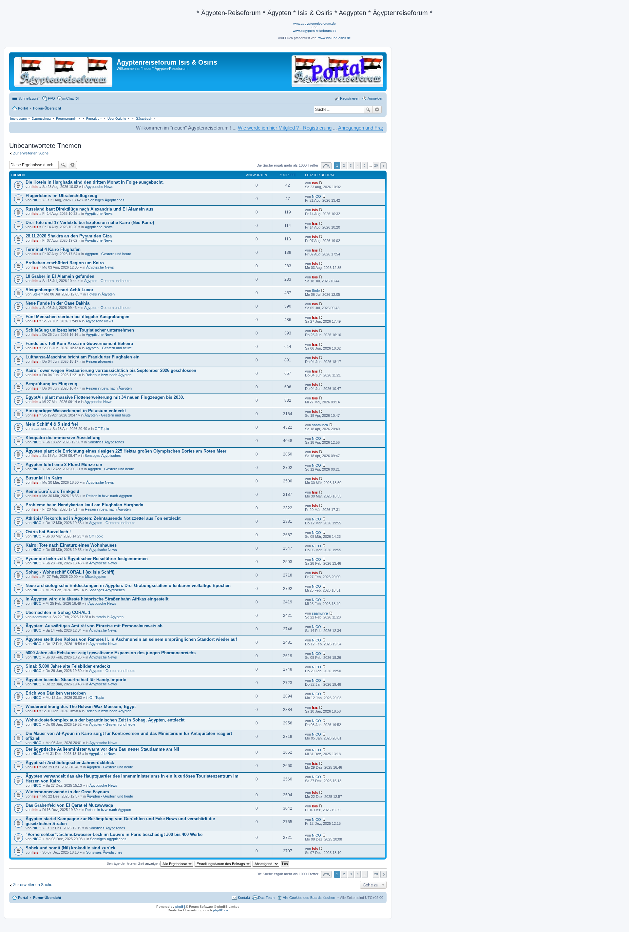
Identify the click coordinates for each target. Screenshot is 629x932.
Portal (23, 108)
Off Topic (102, 429)
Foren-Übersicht (47, 898)
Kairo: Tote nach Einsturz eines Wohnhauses (71, 545)
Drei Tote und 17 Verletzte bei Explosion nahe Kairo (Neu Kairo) (90, 222)
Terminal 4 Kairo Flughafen (53, 249)
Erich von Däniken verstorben (56, 693)
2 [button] (344, 165)
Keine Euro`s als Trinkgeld (52, 491)
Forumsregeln (66, 118)
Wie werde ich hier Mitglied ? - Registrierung (255, 128)
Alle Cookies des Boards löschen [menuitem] (309, 898)
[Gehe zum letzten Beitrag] (320, 183)
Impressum (18, 118)
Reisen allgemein (99, 361)
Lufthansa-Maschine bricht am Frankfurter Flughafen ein (83, 357)
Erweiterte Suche (377, 109)
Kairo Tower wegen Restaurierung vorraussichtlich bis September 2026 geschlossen (111, 370)
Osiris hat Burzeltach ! (48, 531)
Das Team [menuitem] (266, 898)
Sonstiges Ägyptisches (106, 200)
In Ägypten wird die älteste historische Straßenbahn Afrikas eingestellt (97, 599)
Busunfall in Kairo (44, 478)
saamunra (40, 429)
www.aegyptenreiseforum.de (314, 23)
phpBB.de (220, 910)
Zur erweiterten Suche (30, 153)
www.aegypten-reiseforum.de (314, 30)
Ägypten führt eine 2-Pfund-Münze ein (64, 464)
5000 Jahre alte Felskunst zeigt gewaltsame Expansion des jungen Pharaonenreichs (111, 652)
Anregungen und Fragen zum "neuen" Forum (356, 128)
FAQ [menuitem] (51, 98)
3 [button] (351, 165)
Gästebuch (144, 118)
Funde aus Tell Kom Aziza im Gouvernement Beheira (79, 343)
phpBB (180, 906)
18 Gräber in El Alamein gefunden (60, 276)
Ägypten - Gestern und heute (108, 254)
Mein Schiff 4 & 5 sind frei (52, 424)
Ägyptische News (99, 187)
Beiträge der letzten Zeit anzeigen (133, 863)
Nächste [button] (383, 165)
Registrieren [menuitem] (349, 98)
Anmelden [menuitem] (375, 98)
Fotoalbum (94, 118)
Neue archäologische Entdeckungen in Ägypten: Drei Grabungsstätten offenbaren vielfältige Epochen (128, 585)
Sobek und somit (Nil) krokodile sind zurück (70, 847)
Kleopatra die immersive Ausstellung (63, 437)
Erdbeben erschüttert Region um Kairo (65, 262)
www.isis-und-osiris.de (334, 38)
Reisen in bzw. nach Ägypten (108, 375)
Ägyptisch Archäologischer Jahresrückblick (70, 762)
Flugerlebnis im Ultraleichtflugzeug (61, 195)
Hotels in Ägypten (101, 294)
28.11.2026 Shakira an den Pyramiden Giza (69, 235)
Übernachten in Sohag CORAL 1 (58, 612)
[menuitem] (68, 98)
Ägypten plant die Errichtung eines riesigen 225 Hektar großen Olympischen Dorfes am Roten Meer (126, 451)
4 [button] (358, 165)
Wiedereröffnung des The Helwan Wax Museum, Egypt (81, 706)
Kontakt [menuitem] (244, 898)
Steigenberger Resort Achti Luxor (59, 289)
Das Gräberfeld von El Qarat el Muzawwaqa (69, 805)
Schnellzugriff (29, 98)
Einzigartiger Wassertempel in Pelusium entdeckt (76, 410)
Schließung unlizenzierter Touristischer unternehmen (80, 330)
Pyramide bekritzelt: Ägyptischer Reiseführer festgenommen (87, 558)
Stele (36, 294)
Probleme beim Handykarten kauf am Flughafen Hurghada (84, 504)
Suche (368, 109)
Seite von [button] (326, 165)
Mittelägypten (95, 576)
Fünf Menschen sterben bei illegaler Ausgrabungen (77, 316)
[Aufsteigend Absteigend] (266, 863)
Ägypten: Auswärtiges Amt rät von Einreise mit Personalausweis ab (94, 625)
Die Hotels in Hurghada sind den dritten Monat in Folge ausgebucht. (95, 182)
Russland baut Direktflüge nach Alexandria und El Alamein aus (89, 209)
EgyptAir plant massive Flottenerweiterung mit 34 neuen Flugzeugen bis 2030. (105, 397)
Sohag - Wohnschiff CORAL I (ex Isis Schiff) (70, 572)
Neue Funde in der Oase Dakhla (57, 303)
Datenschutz (41, 118)
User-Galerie (116, 118)
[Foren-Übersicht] (64, 71)
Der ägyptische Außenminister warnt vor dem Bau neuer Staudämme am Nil (102, 749)
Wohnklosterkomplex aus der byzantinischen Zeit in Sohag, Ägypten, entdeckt (105, 720)
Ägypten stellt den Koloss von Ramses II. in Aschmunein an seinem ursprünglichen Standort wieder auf (131, 639)
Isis (35, 187)
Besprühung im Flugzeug (51, 383)
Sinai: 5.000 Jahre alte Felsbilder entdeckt (68, 666)
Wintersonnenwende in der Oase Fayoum (67, 791)
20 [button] (376, 165)
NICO (37, 200)
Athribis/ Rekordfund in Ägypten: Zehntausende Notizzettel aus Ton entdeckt (103, 518)
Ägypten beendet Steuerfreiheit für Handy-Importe (76, 679)
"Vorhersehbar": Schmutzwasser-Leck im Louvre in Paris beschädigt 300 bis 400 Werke (114, 834)
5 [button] (365, 165)
